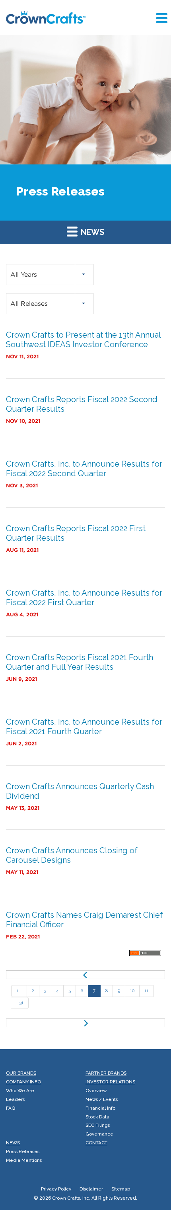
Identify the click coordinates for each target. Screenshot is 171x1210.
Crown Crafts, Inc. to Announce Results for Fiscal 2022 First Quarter (84, 597)
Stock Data (97, 1117)
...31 (19, 1002)
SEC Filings (98, 1125)
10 (132, 990)
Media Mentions (24, 1160)
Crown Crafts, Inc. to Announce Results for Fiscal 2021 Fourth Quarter (84, 726)
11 (146, 990)
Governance (99, 1134)
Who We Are (20, 1090)
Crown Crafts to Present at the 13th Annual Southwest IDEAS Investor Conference (83, 339)
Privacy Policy (56, 1189)
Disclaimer (91, 1189)
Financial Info (100, 1108)
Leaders (15, 1099)
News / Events (102, 1099)
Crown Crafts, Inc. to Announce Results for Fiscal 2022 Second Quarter (84, 468)
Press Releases (22, 1151)
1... (19, 990)
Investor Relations (110, 1082)
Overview (96, 1090)
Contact (96, 1142)
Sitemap (120, 1189)
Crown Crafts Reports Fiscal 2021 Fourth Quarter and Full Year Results (79, 662)
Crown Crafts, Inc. (71, 1198)
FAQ (10, 1108)
